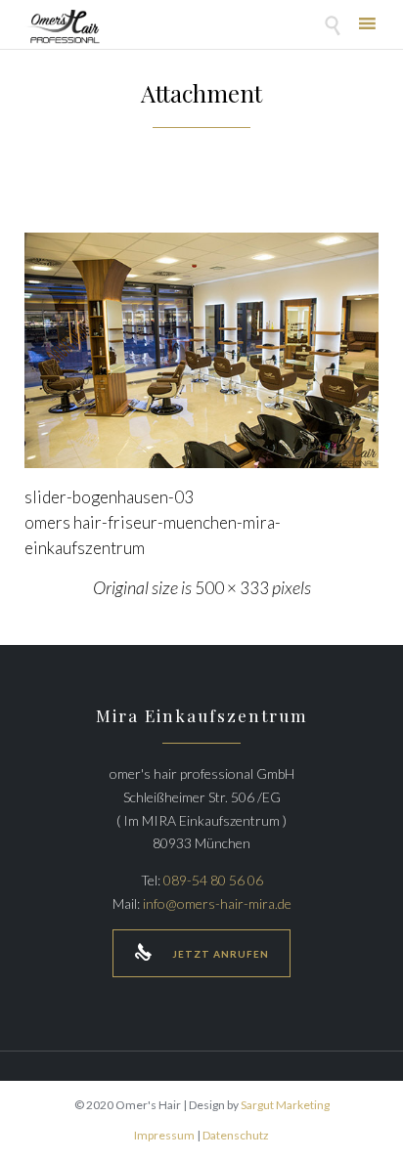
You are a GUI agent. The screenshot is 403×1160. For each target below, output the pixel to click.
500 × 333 (232, 588)
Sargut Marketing (285, 1104)
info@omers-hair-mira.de (217, 903)
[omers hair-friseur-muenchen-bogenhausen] (201, 350)
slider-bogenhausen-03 (109, 497)
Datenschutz (235, 1135)
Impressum (164, 1135)
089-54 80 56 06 (213, 880)
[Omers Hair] (62, 27)
